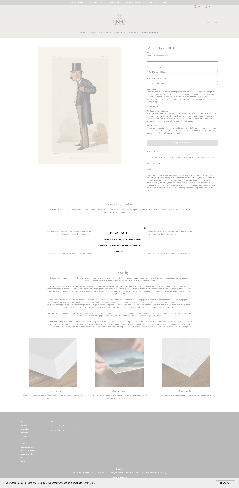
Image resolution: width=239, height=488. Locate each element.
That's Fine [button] (225, 483)
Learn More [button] (89, 483)
